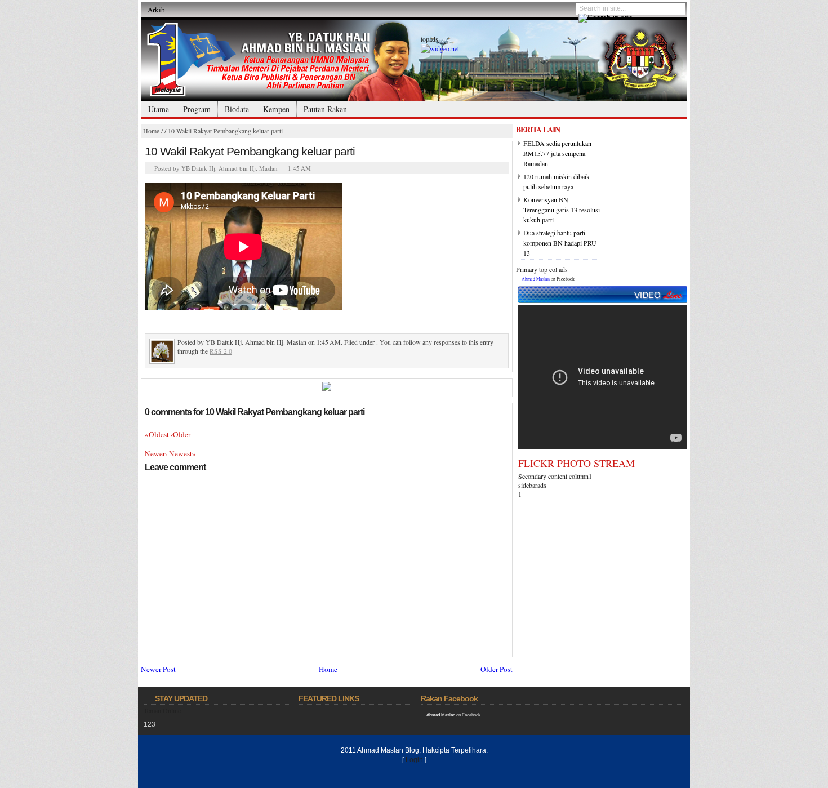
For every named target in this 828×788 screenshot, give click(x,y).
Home (151, 130)
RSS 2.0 (221, 350)
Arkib (156, 10)
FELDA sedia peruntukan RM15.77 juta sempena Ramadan (557, 153)
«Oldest (158, 434)
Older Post (496, 669)
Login (414, 760)
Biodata (237, 109)
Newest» (182, 453)
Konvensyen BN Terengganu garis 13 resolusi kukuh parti (561, 209)
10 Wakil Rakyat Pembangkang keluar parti (225, 130)
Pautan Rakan (325, 109)
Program (197, 109)
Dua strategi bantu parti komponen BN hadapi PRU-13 (561, 242)
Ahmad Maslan (536, 279)
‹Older (180, 434)
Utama (158, 109)
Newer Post (158, 669)
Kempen (276, 109)
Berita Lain (538, 129)
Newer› (157, 453)
